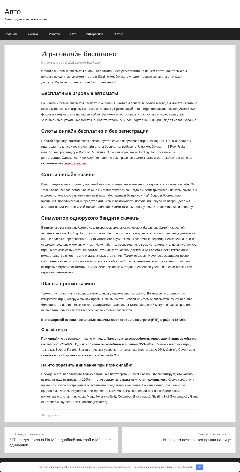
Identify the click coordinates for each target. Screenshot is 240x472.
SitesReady (93, 62)
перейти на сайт (75, 163)
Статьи (118, 34)
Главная (11, 34)
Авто (12, 12)
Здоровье (52, 415)
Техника (32, 34)
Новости (53, 34)
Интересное (94, 34)
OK (199, 467)
